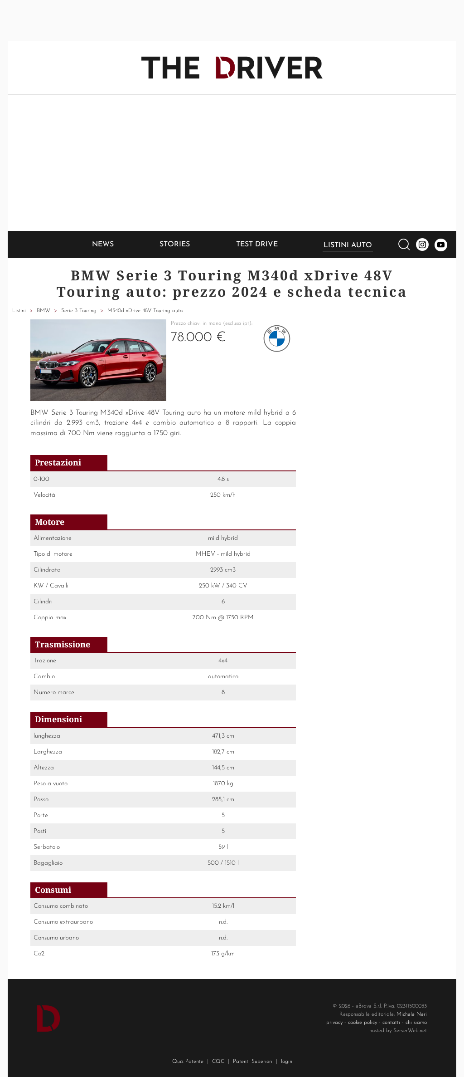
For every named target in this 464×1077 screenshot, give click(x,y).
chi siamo (416, 1022)
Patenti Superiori (252, 1061)
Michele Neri (411, 1014)
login (286, 1061)
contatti (391, 1022)
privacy (334, 1022)
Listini (19, 310)
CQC (218, 1061)
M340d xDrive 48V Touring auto (145, 310)
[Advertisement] (232, 162)
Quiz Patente (187, 1061)
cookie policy (362, 1022)
